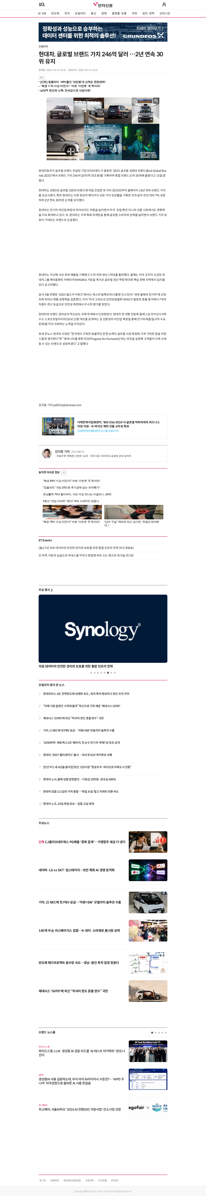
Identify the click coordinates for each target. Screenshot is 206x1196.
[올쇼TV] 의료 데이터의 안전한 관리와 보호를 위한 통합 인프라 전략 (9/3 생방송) (86, 548)
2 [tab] (94, 673)
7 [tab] (111, 673)
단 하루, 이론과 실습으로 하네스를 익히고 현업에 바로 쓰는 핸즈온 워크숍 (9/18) (86, 555)
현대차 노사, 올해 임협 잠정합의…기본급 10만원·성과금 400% (79, 779)
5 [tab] (105, 673)
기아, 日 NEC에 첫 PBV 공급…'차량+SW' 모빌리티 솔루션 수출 (79, 730)
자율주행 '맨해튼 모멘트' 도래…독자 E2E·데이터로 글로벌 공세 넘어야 (93, 456)
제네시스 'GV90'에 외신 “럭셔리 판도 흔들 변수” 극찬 (73, 718)
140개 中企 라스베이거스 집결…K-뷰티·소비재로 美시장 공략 (79, 931)
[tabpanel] (103, 632)
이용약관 (54, 1180)
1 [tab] (91, 673)
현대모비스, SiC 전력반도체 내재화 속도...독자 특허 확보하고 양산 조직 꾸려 (86, 694)
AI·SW (42, 13)
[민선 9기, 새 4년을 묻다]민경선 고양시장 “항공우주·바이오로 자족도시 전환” (87, 767)
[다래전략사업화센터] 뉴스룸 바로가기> (98, 431)
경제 (104, 13)
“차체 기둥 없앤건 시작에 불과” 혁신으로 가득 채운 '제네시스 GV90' (81, 706)
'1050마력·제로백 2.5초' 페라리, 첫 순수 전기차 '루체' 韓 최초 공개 (81, 743)
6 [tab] (108, 673)
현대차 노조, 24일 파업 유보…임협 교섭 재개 (68, 804)
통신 (93, 13)
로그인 (42, 1180)
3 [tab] (98, 673)
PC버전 (114, 1180)
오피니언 (164, 13)
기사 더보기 (77, 452)
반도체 (55, 13)
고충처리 (89, 1180)
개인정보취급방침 (72, 1180)
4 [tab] (101, 673)
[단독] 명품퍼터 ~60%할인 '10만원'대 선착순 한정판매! (73, 81)
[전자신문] (103, 4)
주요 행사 (46, 590)
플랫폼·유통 (119, 13)
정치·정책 (148, 13)
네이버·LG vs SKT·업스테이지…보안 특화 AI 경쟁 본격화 (76, 870)
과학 (134, 13)
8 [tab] (115, 673)
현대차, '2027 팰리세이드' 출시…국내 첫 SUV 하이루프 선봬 (77, 755)
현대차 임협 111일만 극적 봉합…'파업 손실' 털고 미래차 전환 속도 (81, 791)
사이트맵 (102, 1180)
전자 (67, 13)
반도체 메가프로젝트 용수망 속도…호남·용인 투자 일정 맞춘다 (79, 963)
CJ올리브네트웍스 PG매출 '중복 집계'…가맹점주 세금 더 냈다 (82, 842)
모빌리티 (80, 13)
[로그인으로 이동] (164, 4)
